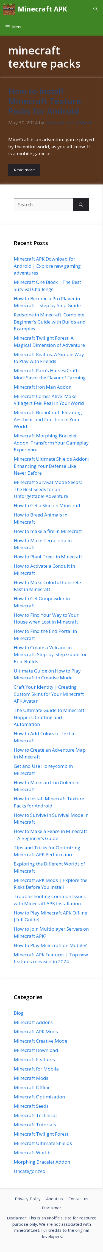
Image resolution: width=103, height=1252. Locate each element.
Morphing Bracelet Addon (42, 1162)
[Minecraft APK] (9, 9)
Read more (24, 169)
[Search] (81, 204)
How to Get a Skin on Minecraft (47, 505)
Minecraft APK (42, 8)
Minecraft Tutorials (35, 1124)
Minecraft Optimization (39, 1097)
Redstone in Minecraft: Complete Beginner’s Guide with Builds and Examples (50, 321)
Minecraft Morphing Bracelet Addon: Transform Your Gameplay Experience (51, 442)
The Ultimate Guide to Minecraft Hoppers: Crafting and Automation (49, 717)
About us (54, 1198)
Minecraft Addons (33, 1022)
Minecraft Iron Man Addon (42, 387)
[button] (95, 9)
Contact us (78, 1198)
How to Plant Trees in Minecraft (48, 556)
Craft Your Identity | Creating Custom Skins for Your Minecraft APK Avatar (49, 694)
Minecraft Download (36, 1050)
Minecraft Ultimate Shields (43, 1143)
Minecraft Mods (31, 1078)
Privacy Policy (28, 1198)
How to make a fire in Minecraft (48, 531)
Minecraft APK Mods (36, 1031)
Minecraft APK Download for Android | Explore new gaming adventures (47, 266)
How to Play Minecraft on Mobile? (50, 945)
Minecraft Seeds (31, 1106)
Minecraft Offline (32, 1087)
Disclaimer (51, 1207)
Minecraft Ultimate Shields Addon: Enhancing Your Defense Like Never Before (51, 466)
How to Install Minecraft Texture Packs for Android (44, 101)
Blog (19, 1013)
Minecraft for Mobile (36, 1069)
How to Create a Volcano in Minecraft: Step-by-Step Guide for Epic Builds (50, 654)
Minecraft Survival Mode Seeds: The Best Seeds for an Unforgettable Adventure (48, 489)
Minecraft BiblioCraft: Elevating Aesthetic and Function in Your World (48, 419)
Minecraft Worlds (33, 1152)
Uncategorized (30, 1171)
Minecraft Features (34, 1059)
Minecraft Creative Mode (40, 1041)
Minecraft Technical (35, 1115)
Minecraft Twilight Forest (41, 1134)
